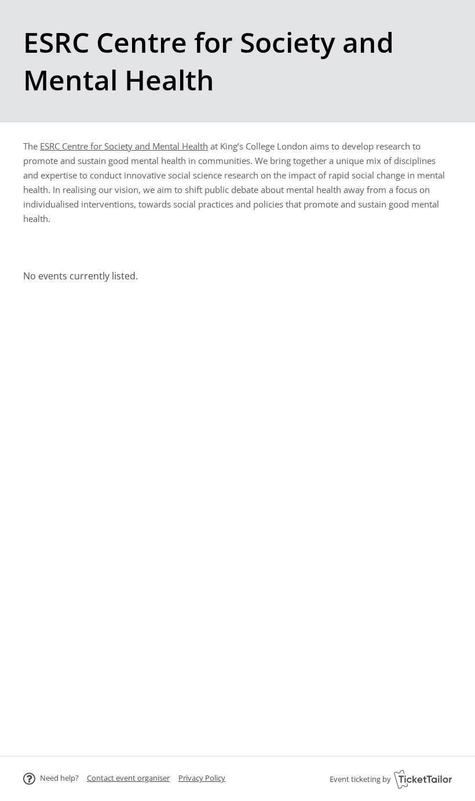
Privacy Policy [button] (201, 778)
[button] (128, 778)
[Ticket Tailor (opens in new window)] (423, 779)
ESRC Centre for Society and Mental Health (124, 146)
